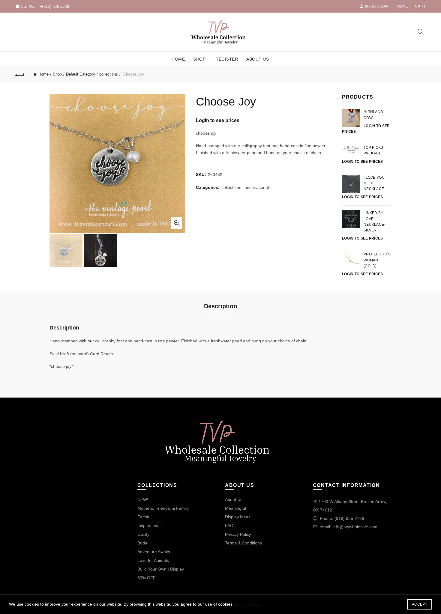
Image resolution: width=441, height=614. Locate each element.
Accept (419, 604)
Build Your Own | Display (160, 569)
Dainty (143, 534)
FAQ (229, 525)
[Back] (20, 74)
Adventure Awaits (153, 551)
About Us (257, 59)
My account (377, 6)
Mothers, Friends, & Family (163, 508)
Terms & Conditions (243, 543)
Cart (420, 6)
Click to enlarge (176, 223)
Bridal (142, 543)
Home (402, 6)
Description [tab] (220, 306)
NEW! (142, 499)
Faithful (144, 516)
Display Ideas (237, 516)
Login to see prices (217, 120)
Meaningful (235, 508)
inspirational (257, 187)
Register (226, 59)
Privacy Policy (238, 534)
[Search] (420, 31)
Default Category (80, 74)
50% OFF (146, 577)
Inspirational (148, 525)
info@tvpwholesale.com (354, 526)
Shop (199, 59)
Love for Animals (153, 560)
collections (108, 74)
